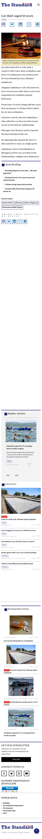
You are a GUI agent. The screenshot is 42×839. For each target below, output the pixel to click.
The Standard (8, 808)
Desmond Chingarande (9, 536)
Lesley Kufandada (11, 637)
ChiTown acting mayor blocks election (18, 184)
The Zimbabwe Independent (13, 806)
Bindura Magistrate (31, 203)
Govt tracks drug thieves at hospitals (18, 641)
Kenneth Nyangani (8, 547)
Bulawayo (19, 203)
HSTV (5, 813)
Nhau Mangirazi (23, 698)
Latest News (10, 484)
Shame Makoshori (13, 465)
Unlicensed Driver (8, 203)
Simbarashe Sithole (15, 20)
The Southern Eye (9, 811)
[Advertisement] (21, 320)
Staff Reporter (7, 525)
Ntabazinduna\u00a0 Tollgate (12, 207)
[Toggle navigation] (38, 5)
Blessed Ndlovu (7, 558)
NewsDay (6, 803)
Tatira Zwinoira (7, 569)
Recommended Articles (18, 609)
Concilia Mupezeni (20, 558)
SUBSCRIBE (16, 759)
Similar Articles (16, 413)
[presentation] (8, 476)
